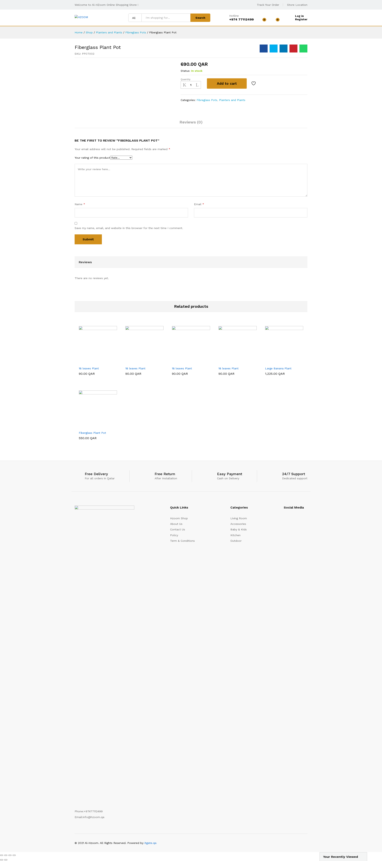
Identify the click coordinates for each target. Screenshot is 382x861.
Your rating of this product (92, 157)
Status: (185, 70)
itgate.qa (150, 842)
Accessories (238, 523)
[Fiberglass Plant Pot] (264, 48)
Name (80, 204)
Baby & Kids (238, 529)
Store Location (297, 4)
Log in (299, 15)
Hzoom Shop (179, 518)
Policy (174, 535)
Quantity (185, 79)
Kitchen (235, 535)
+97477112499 (93, 811)
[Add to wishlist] (254, 83)
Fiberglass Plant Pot (92, 432)
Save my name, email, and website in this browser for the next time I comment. (129, 228)
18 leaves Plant (89, 368)
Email (199, 204)
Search (200, 17)
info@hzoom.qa (93, 817)
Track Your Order (268, 4)
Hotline (234, 15)
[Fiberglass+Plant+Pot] (274, 48)
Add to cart (227, 83)
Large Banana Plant (278, 368)
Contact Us (177, 529)
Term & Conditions (182, 540)
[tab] (191, 124)
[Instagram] (285, 519)
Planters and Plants (232, 100)
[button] (88, 361)
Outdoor (236, 540)
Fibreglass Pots (207, 100)
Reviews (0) (191, 122)
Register (301, 19)
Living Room (238, 518)
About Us (176, 523)
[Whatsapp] (306, 519)
